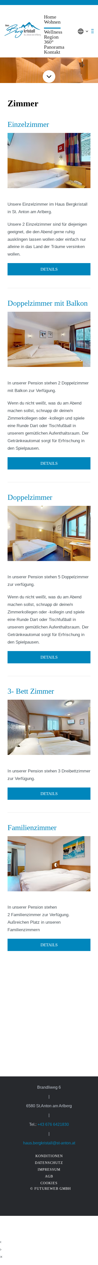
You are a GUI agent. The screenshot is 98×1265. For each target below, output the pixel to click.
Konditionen (49, 1156)
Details (49, 269)
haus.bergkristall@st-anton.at (49, 1143)
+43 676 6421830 (53, 1124)
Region (51, 36)
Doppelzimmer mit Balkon (48, 303)
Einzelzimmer (28, 124)
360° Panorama (54, 44)
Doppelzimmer (30, 497)
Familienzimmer (32, 827)
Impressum (49, 1169)
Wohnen (52, 22)
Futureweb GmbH (52, 1189)
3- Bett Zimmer (31, 691)
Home (50, 16)
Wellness (53, 31)
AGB (49, 1176)
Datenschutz (49, 1163)
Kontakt (52, 51)
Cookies (49, 1183)
